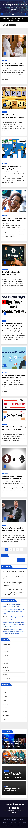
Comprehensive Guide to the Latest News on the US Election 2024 (13, 743)
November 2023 (7, 648)
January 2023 (6, 678)
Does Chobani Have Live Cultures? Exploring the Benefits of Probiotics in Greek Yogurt (13, 624)
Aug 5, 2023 (8, 777)
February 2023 (6, 674)
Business (4, 60)
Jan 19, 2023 (6, 432)
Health (4, 700)
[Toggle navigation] (13, 14)
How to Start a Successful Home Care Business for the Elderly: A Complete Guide (13, 65)
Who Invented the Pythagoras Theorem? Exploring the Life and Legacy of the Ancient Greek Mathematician (13, 631)
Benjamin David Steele (8, 622)
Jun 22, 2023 (6, 171)
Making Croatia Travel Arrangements (12, 589)
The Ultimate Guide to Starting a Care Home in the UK (13, 117)
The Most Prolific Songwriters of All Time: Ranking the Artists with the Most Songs (14, 611)
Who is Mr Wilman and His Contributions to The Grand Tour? (13, 530)
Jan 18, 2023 (6, 481)
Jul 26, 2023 (8, 793)
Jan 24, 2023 (6, 380)
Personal (5, 163)
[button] (23, 14)
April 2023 (5, 667)
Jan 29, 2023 (6, 277)
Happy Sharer (16, 68)
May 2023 (5, 663)
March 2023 (6, 671)
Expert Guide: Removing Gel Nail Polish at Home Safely (14, 759)
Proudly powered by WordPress (9, 819)
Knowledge (6, 704)
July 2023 (5, 655)
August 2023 (6, 651)
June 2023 (5, 659)
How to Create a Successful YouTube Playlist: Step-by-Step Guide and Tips (12, 326)
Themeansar (13, 820)
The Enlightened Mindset (14, 4)
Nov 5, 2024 (8, 746)
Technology (5, 269)
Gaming (5, 696)
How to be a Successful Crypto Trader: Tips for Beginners (11, 274)
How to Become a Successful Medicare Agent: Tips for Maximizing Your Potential (13, 377)
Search (4, 555)
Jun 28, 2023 (6, 68)
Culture (4, 320)
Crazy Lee (16, 761)
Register (21, 824)
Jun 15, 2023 (6, 223)
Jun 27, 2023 (6, 120)
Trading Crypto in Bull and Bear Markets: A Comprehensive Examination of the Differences (14, 584)
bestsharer (16, 746)
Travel (4, 525)
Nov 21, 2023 (8, 761)
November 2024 (7, 644)
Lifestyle (5, 372)
